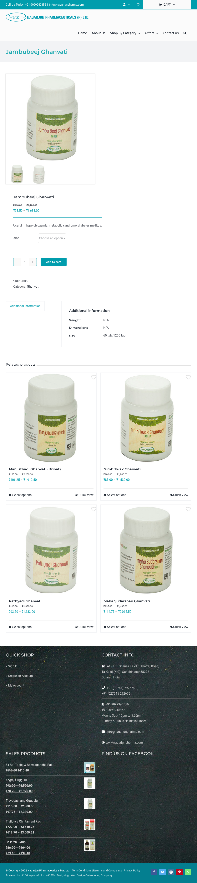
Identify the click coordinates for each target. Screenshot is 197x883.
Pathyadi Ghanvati (25, 601)
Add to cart (53, 262)
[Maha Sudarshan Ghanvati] (146, 550)
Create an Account (20, 676)
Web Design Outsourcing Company (91, 875)
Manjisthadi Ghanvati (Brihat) (35, 469)
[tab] (25, 306)
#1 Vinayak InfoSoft (33, 875)
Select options (22, 495)
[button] (185, 33)
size (16, 238)
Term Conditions (81, 870)
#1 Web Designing (58, 875)
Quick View (85, 495)
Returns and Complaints (107, 870)
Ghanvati (33, 286)
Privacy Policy (132, 870)
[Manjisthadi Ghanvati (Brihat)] (51, 418)
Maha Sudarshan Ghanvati (127, 601)
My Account (16, 685)
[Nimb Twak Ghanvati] (146, 418)
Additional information (25, 306)
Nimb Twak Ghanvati (122, 469)
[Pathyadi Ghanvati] (51, 550)
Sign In (13, 666)
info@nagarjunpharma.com (66, 4)
